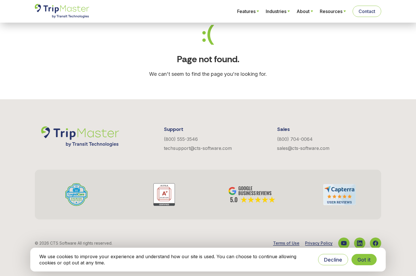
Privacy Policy (319, 243)
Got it (364, 260)
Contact (367, 11)
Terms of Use (286, 243)
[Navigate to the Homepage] (62, 11)
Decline (333, 260)
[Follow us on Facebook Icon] (375, 243)
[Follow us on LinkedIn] (359, 243)
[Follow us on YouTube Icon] (343, 243)
